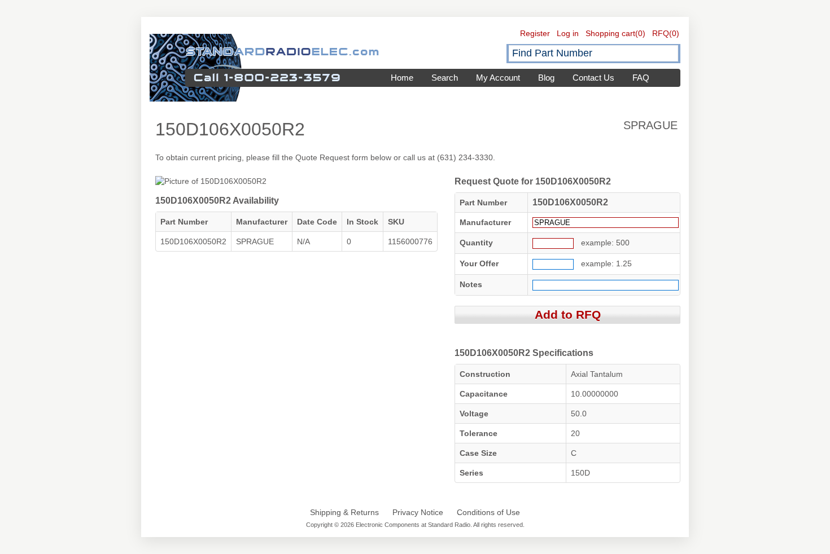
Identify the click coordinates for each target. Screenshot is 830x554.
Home (402, 77)
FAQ (640, 77)
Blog (546, 77)
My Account (498, 77)
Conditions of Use (488, 512)
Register (535, 33)
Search (444, 77)
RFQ (660, 33)
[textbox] (593, 53)
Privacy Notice (417, 512)
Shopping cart (610, 33)
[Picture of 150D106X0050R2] (211, 181)
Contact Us (593, 77)
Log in (568, 33)
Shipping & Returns (344, 512)
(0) (640, 33)
